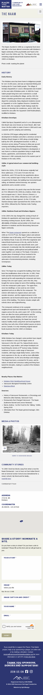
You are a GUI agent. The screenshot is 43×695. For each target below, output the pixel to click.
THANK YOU (14, 662)
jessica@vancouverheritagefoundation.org (18, 654)
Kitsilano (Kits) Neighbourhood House (17, 381)
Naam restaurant (15, 232)
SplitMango (25, 687)
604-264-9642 (30, 657)
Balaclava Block (9, 386)
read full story (6, 479)
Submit (6, 635)
